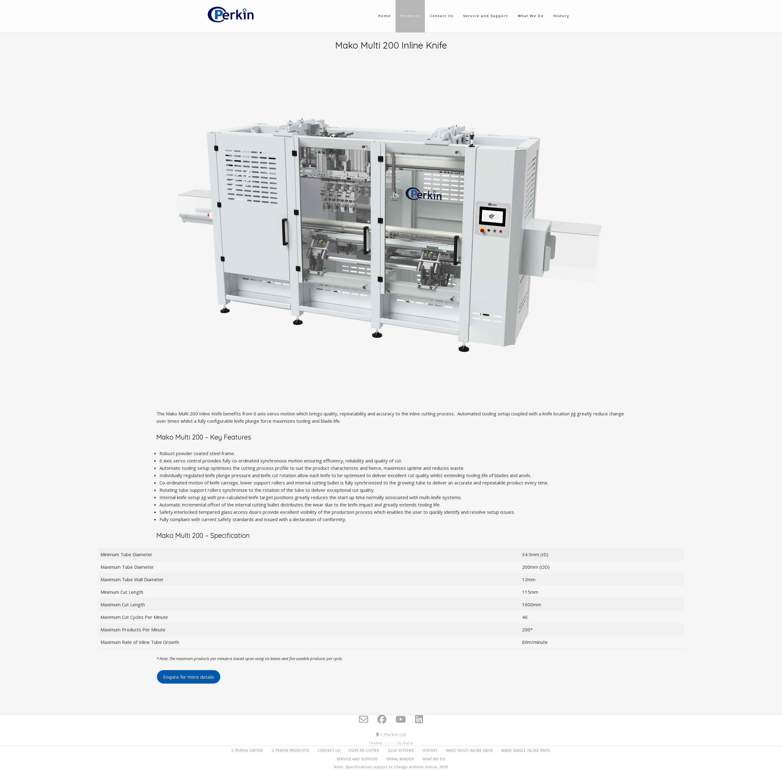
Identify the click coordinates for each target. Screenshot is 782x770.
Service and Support (357, 759)
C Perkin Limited (247, 750)
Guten (390, 743)
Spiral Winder (400, 759)
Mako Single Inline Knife (526, 750)
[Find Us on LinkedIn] (419, 719)
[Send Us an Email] (363, 719)
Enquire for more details (188, 677)
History (430, 750)
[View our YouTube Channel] (401, 719)
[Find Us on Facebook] (381, 719)
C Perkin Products (290, 750)
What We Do (434, 759)
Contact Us (329, 750)
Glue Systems (401, 750)
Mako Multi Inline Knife (469, 750)
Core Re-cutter (364, 750)
